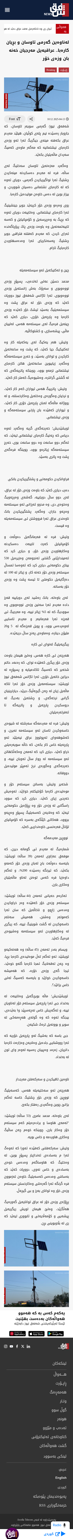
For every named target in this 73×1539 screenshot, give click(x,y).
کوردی (62, 1487)
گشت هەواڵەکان (53, 1445)
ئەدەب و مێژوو (55, 1427)
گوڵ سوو (59, 1410)
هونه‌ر (62, 1419)
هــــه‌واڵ (60, 1374)
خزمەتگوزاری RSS (53, 1505)
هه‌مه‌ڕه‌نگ (58, 1392)
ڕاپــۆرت (63, 70)
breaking (50, 70)
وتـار (63, 1401)
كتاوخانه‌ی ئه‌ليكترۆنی (49, 1436)
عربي (63, 1469)
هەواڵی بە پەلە (61, 31)
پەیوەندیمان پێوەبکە (50, 1496)
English (61, 1478)
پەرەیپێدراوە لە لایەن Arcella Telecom (36, 1520)
